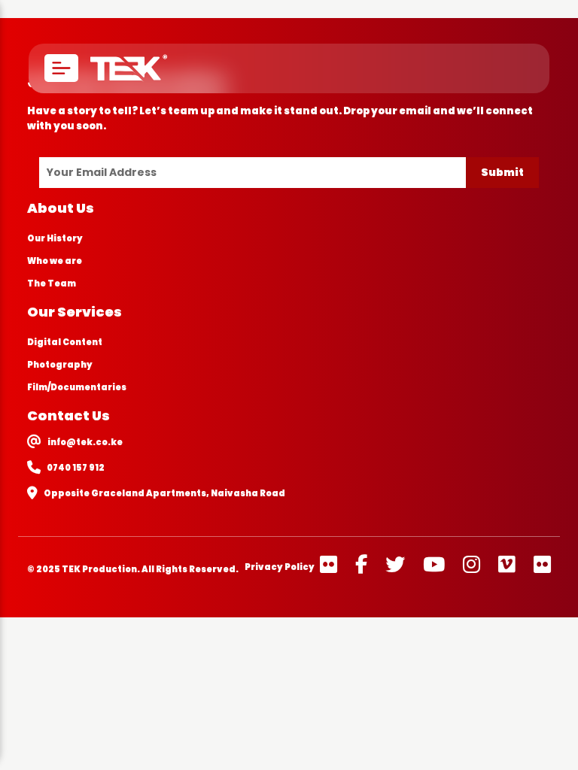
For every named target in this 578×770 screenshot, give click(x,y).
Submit (502, 172)
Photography (60, 365)
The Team (51, 283)
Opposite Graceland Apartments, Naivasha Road (164, 493)
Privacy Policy (280, 567)
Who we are (54, 261)
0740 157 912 (76, 468)
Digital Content (64, 342)
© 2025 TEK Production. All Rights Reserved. (133, 569)
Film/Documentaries (76, 387)
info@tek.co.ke (85, 442)
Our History (55, 238)
